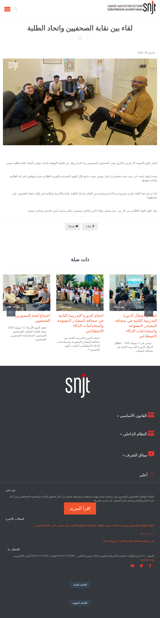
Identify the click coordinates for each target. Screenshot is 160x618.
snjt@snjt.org (147, 559)
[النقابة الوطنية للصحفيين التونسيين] (87, 9)
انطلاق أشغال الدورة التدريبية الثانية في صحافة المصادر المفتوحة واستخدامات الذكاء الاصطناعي (136, 325)
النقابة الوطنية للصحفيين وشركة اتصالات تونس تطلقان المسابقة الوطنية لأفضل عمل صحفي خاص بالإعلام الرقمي (94, 525)
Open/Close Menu (7, 9)
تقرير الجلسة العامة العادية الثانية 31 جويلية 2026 (128, 541)
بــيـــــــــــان (147, 533)
